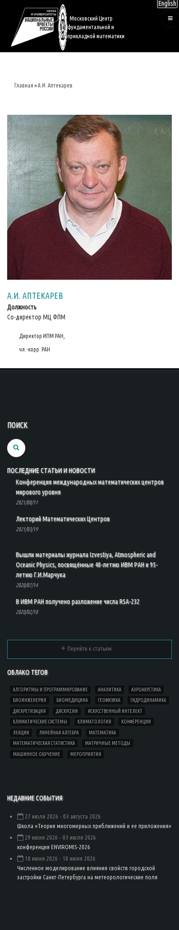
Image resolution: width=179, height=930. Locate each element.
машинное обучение (36, 754)
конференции (136, 721)
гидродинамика (148, 700)
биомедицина (72, 700)
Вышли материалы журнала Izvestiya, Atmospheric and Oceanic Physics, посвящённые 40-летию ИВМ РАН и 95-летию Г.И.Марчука (87, 565)
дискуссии (67, 711)
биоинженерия (29, 700)
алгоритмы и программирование (50, 689)
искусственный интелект (115, 711)
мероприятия (85, 754)
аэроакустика (146, 689)
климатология (94, 721)
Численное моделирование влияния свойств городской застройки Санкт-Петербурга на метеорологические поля (87, 872)
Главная (23, 85)
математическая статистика (44, 743)
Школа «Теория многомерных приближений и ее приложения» (94, 825)
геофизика (109, 700)
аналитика (109, 689)
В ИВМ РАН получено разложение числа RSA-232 (77, 601)
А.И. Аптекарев (55, 85)
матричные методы (107, 743)
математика (102, 732)
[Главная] (62, 26)
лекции (21, 732)
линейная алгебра (59, 732)
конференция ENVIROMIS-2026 (53, 846)
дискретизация (29, 711)
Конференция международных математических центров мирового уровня (90, 487)
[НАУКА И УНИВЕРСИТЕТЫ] (34, 26)
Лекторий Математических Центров (63, 519)
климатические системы (40, 721)
